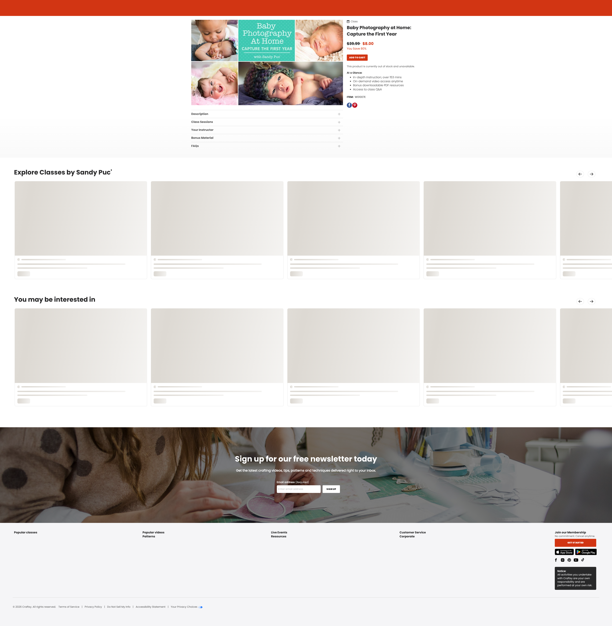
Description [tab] (199, 114)
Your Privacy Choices (184, 607)
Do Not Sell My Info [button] (119, 607)
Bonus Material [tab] (202, 138)
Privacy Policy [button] (93, 607)
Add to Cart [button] (357, 57)
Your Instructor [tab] (202, 130)
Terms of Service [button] (68, 607)
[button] (349, 105)
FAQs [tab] (195, 146)
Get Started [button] (575, 542)
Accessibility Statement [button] (150, 607)
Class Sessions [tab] (202, 122)
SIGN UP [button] (331, 489)
